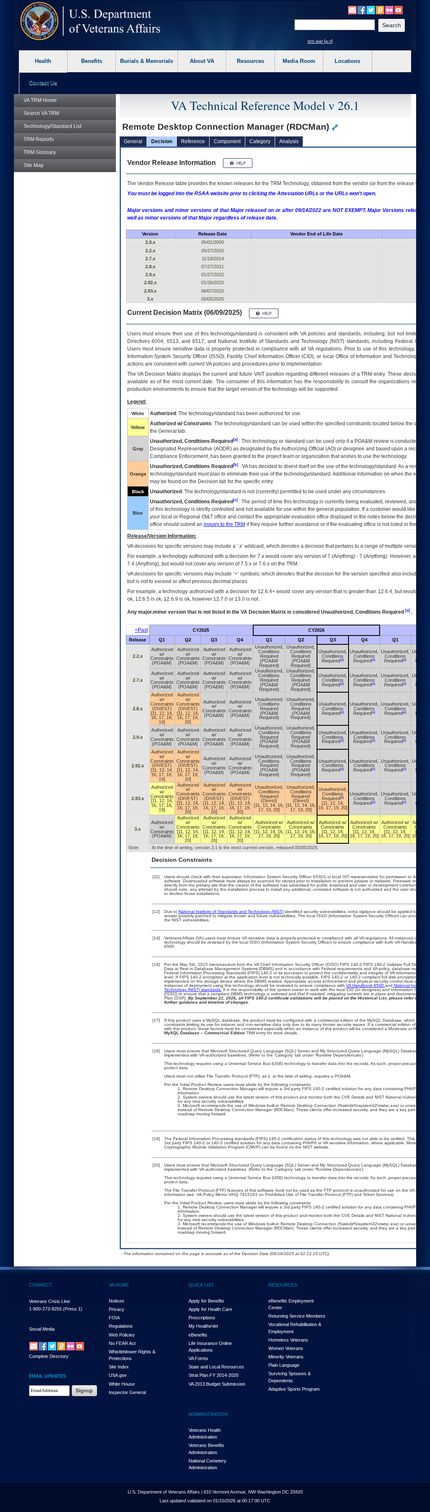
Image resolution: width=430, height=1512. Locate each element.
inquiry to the (224, 524)
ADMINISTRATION (208, 1414)
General (133, 141)
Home (40, 100)
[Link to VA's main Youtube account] (398, 10)
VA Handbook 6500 (365, 985)
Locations (347, 61)
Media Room (299, 61)
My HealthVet (203, 1326)
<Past (141, 630)
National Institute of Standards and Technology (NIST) (230, 911)
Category (259, 141)
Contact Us (43, 83)
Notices (116, 1300)
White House (122, 1383)
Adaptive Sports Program (294, 1389)
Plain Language (283, 1365)
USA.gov (118, 1375)
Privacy (116, 1309)
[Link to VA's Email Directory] (352, 10)
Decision (161, 141)
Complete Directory (48, 1356)
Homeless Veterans (288, 1339)
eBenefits (198, 1334)
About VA (202, 61)
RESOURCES (282, 1284)
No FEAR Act (122, 1343)
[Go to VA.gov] (90, 21)
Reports (39, 139)
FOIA (114, 1317)
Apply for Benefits (206, 1300)
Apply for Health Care (210, 1309)
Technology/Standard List (52, 126)
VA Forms (198, 1358)
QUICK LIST (201, 1284)
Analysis (289, 141)
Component (227, 141)
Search (41, 113)
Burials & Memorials (146, 61)
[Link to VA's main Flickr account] (389, 10)
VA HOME (119, 1284)
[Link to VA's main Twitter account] (370, 10)
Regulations (121, 1326)
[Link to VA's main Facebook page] (361, 10)
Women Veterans (285, 1348)
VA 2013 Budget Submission (217, 1383)
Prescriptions (202, 1317)
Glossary (40, 152)
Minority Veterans (286, 1356)
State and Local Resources (216, 1366)
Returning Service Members (296, 1315)
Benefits (91, 61)
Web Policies (122, 1334)
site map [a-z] (320, 41)
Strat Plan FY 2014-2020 (214, 1375)
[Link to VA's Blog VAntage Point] (380, 10)
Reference (193, 141)
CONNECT (40, 1284)
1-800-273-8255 (45, 1308)
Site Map (34, 165)
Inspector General (127, 1392)
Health (43, 61)
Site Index (119, 1366)
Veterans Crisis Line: (50, 1301)
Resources (250, 61)
